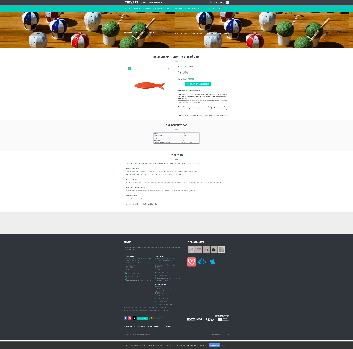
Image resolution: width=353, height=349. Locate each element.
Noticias (143, 2)
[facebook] (125, 318)
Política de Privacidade (140, 326)
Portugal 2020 (128, 326)
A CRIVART (212, 8)
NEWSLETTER (142, 318)
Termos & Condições (151, 204)
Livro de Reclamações (167, 326)
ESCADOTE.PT (224, 335)
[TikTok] (134, 318)
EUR (227, 2)
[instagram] (129, 318)
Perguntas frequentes (155, 2)
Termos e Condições (153, 326)
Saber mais (224, 345)
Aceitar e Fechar (214, 345)
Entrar (220, 2)
